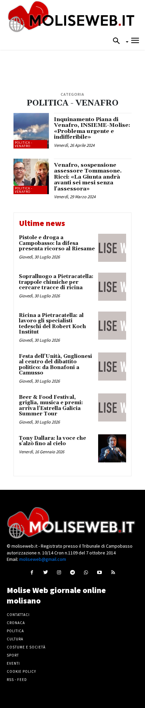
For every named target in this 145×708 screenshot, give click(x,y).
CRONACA (16, 622)
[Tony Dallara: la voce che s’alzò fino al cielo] (112, 448)
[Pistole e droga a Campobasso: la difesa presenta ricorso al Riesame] (112, 248)
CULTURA (15, 639)
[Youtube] (99, 572)
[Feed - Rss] (113, 572)
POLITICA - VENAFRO (23, 144)
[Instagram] (59, 572)
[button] (118, 41)
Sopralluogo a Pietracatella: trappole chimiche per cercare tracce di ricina (56, 282)
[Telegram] (72, 572)
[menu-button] (135, 41)
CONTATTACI (18, 614)
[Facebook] (32, 572)
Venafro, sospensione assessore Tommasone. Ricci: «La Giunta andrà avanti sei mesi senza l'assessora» (88, 177)
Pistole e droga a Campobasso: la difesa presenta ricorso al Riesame (57, 243)
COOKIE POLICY (21, 671)
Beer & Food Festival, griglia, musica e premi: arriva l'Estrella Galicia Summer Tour (51, 405)
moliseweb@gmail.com (42, 559)
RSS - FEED (17, 679)
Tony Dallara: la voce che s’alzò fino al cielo (52, 441)
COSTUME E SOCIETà (26, 647)
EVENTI (13, 663)
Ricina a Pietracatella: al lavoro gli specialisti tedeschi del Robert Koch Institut (52, 324)
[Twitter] (45, 572)
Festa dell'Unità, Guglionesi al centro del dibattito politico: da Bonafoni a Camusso (55, 364)
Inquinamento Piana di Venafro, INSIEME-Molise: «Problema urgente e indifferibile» (92, 128)
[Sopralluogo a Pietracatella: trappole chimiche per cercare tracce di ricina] (112, 287)
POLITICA (15, 631)
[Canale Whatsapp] (86, 572)
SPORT (13, 655)
